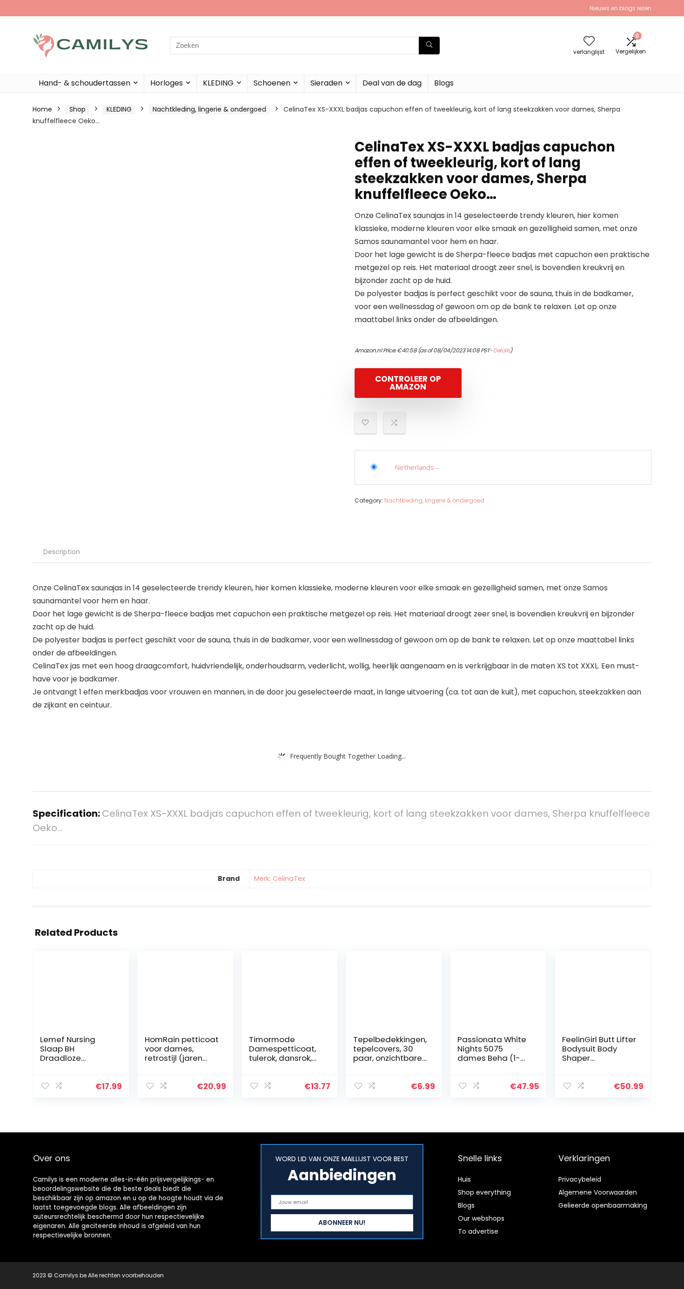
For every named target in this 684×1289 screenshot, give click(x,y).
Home (42, 109)
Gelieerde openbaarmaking (602, 1205)
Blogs (444, 83)
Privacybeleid (579, 1179)
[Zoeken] (429, 45)
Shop (77, 109)
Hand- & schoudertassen (84, 83)
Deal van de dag (392, 83)
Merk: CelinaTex (279, 878)
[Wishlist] (589, 41)
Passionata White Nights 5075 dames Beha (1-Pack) (491, 1053)
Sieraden (326, 83)
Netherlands (414, 467)
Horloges (166, 83)
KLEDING (218, 83)
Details (501, 350)
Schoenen (272, 83)
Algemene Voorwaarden (597, 1192)
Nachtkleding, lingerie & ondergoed (209, 109)
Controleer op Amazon (408, 382)
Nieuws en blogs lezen (620, 8)
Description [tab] (61, 551)
